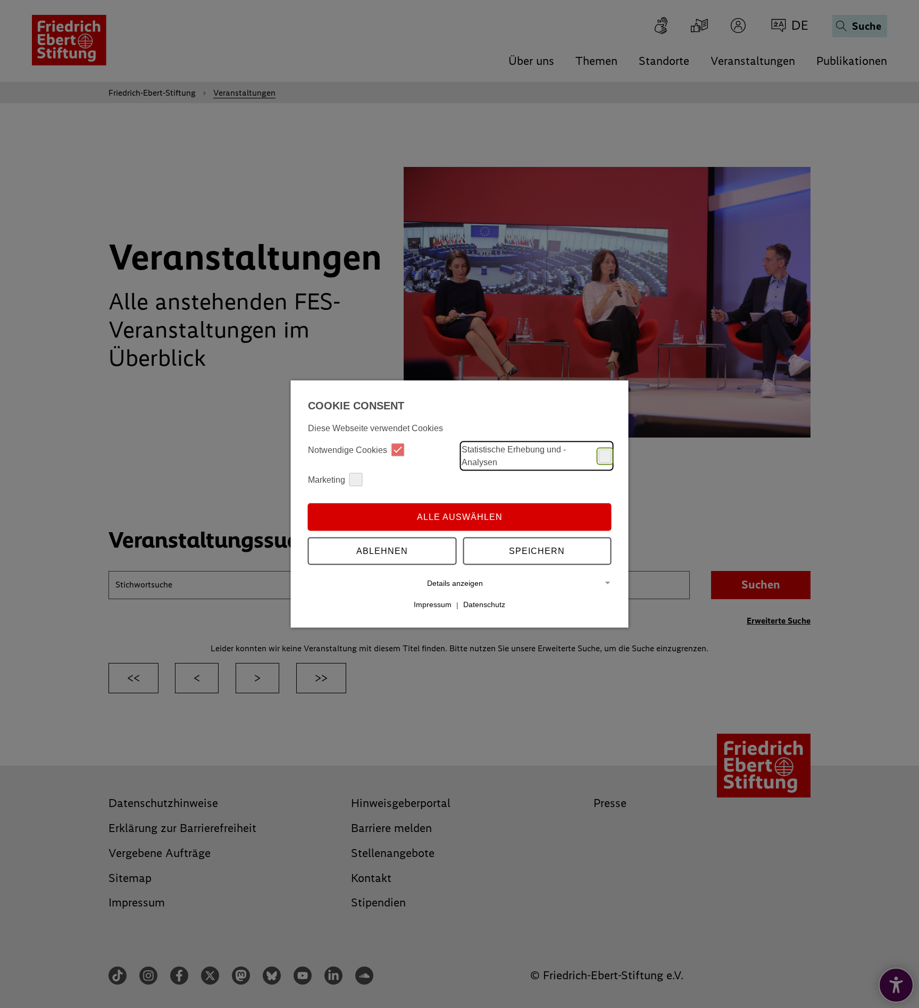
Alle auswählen (460, 516)
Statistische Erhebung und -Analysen (514, 456)
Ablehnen (382, 550)
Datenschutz (484, 604)
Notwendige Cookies (347, 449)
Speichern (537, 550)
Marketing (326, 479)
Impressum (433, 604)
